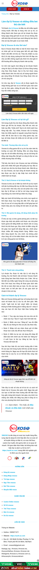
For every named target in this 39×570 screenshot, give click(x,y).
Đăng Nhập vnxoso (10, 476)
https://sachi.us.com (17, 536)
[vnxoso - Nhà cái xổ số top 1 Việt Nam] (19, 3)
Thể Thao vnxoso (10, 509)
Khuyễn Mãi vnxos (10, 490)
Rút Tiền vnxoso (9, 486)
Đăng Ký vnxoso (9, 472)
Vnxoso (18, 83)
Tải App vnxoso (9, 479)
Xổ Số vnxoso (8, 505)
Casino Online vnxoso (11, 502)
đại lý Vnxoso (13, 28)
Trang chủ (5, 14)
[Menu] (3, 3)
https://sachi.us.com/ (10, 450)
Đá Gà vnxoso (9, 515)
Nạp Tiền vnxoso (10, 483)
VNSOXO (5, 435)
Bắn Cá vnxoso (9, 512)
